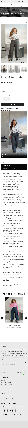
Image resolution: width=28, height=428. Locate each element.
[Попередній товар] (1, 22)
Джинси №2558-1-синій (14, 325)
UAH (19, 1)
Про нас (3, 380)
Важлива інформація (7, 382)
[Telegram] (21, 374)
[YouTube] (10, 411)
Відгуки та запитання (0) (9, 168)
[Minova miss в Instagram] (7, 411)
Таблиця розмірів (6, 110)
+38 (21, 371)
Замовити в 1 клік (17, 99)
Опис (4, 162)
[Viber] (18, 374)
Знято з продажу (5, 395)
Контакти (3, 393)
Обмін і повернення (6, 384)
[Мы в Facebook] (2, 411)
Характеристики (7, 165)
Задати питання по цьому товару (10, 108)
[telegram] (13, 411)
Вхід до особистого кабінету (14, 6)
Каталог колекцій (6, 389)
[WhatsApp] (23, 374)
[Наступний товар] (26, 22)
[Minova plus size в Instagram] (5, 411)
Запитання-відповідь (7, 391)
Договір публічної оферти (8, 398)
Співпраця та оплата (7, 386)
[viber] (15, 411)
